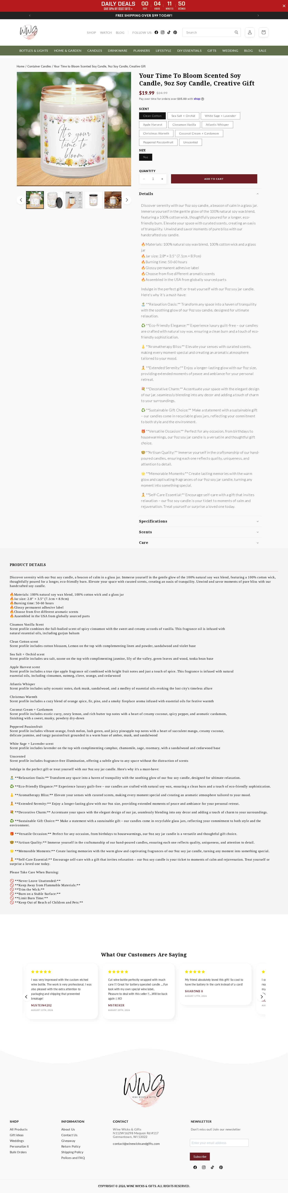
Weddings (17, 1140)
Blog (120, 32)
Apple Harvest (152, 124)
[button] (33, 50)
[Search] (236, 32)
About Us (68, 1129)
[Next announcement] (258, 15)
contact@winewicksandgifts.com (136, 1143)
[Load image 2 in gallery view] (54, 200)
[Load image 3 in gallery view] (74, 200)
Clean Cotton (152, 115)
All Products (18, 1129)
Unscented (190, 142)
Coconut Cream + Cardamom (199, 133)
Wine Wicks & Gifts (141, 1186)
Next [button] (261, 997)
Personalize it (19, 1146)
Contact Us (69, 1135)
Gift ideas (17, 1135)
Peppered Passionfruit (158, 142)
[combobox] (211, 32)
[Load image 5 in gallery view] (113, 200)
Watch (106, 32)
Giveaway (68, 1140)
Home (20, 66)
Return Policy (70, 1146)
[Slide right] (127, 200)
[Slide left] (21, 200)
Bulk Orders (18, 1152)
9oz (145, 157)
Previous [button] (27, 997)
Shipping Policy (72, 1152)
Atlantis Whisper (217, 124)
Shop (91, 32)
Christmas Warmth (156, 133)
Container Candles (39, 66)
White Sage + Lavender (220, 115)
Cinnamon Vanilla (184, 124)
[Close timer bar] (284, 5)
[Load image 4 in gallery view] (93, 200)
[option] (61, 991)
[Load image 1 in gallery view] (35, 200)
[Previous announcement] (29, 15)
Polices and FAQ (73, 1157)
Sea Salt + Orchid (183, 115)
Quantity (147, 171)
